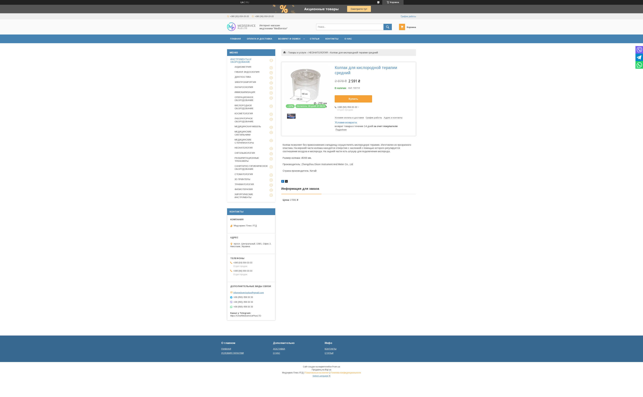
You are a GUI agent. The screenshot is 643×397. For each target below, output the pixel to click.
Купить (353, 98)
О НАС (348, 39)
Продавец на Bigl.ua (321, 370)
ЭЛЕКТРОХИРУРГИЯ (245, 82)
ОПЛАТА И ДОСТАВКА (259, 39)
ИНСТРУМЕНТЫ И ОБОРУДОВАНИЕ (240, 60)
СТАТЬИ (314, 39)
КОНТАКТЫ (331, 39)
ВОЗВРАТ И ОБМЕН (289, 39)
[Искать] (387, 27)
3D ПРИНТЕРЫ (242, 179)
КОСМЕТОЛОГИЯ (244, 113)
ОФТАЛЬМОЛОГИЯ (245, 153)
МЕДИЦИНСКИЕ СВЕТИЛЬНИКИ (243, 133)
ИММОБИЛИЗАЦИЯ (245, 92)
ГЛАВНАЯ (235, 39)
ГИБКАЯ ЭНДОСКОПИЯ (247, 72)
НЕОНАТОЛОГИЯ (318, 52)
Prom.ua (336, 367)
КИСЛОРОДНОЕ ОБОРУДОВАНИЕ (244, 107)
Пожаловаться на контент (317, 373)
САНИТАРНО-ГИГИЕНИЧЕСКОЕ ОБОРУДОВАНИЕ (251, 167)
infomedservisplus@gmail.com (248, 292)
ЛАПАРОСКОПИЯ (244, 87)
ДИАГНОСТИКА (243, 77)
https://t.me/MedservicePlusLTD (245, 315)
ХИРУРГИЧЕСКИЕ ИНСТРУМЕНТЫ (244, 196)
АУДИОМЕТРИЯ (243, 67)
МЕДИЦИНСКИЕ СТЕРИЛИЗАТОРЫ (244, 141)
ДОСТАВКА (279, 349)
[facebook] (282, 182)
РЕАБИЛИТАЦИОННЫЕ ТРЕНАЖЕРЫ (247, 159)
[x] (286, 182)
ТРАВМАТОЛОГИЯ (244, 184)
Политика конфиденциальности (346, 373)
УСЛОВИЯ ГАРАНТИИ (232, 353)
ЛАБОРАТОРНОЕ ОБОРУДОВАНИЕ (244, 120)
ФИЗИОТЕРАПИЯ (244, 189)
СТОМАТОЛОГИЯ (244, 174)
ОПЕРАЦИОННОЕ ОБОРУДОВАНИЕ (244, 98)
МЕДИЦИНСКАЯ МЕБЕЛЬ (248, 126)
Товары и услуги (297, 52)
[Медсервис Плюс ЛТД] (241, 30)
